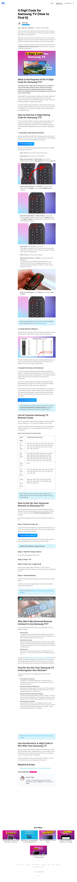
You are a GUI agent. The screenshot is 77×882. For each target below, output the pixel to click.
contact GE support (41, 323)
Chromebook (68, 3)
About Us (22, 864)
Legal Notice (28, 864)
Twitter (27, 783)
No (35, 772)
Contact (53, 864)
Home (18, 864)
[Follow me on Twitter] (38, 875)
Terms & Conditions (36, 864)
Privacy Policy (43, 864)
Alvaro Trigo (30, 777)
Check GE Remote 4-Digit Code (27, 535)
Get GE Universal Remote (26, 143)
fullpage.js (40, 781)
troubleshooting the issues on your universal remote (38, 657)
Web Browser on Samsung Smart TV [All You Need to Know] (35, 768)
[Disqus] (37, 803)
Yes (31, 772)
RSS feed (58, 864)
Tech (19, 27)
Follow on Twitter (26, 24)
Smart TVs (24, 27)
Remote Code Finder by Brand (27, 400)
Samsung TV (31, 27)
